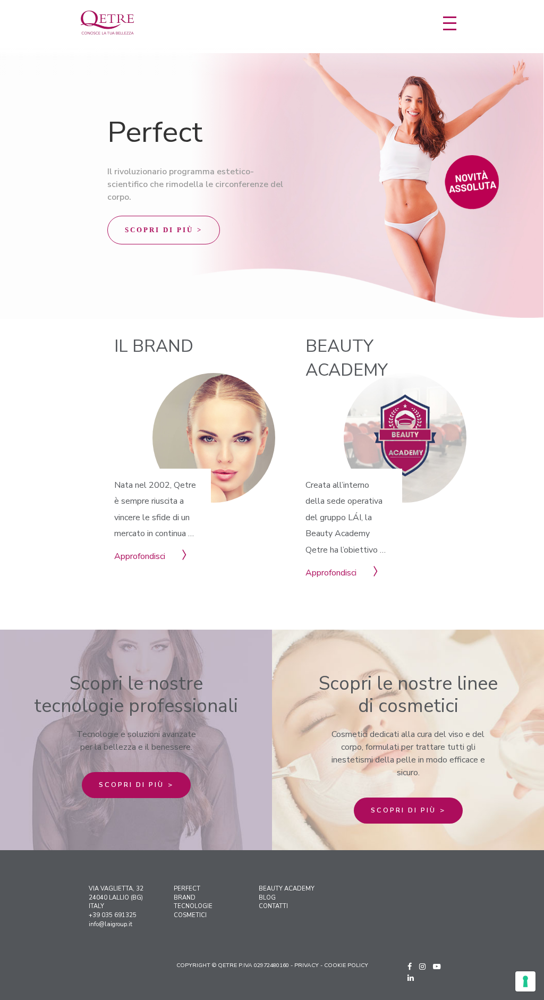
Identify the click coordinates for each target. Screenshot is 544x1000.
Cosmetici (190, 915)
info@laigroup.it (110, 924)
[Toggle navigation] (449, 23)
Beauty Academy (286, 889)
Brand (185, 898)
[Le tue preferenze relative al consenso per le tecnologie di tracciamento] (525, 981)
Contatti (273, 906)
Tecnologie (193, 906)
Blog (267, 898)
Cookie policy (346, 965)
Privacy (306, 965)
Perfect (187, 889)
